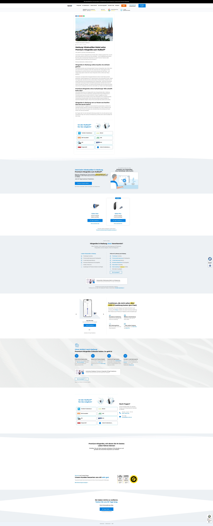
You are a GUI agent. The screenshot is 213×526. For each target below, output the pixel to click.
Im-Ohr (99, 362)
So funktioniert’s (85, 5)
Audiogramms (118, 360)
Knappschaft (84, 147)
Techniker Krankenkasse (87, 133)
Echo (116, 310)
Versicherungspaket (102, 5)
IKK (82, 142)
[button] (76, 16)
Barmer (101, 133)
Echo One (135, 326)
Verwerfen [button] (127, 1)
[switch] (209, 521)
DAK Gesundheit (85, 137)
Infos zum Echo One (95, 223)
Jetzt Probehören (90, 325)
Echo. (78, 177)
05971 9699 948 (132, 5)
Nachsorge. (131, 365)
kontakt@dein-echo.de (127, 417)
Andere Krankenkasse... (105, 147)
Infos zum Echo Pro (118, 223)
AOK (101, 137)
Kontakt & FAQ (111, 5)
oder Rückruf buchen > (132, 6)
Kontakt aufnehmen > (119, 288)
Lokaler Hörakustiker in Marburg (88, 253)
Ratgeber (117, 5)
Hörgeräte (79, 5)
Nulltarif (125, 362)
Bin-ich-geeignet (80, 362)
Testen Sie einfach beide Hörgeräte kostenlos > (106, 230)
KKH (101, 142)
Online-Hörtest (93, 5)
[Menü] (211, 515)
